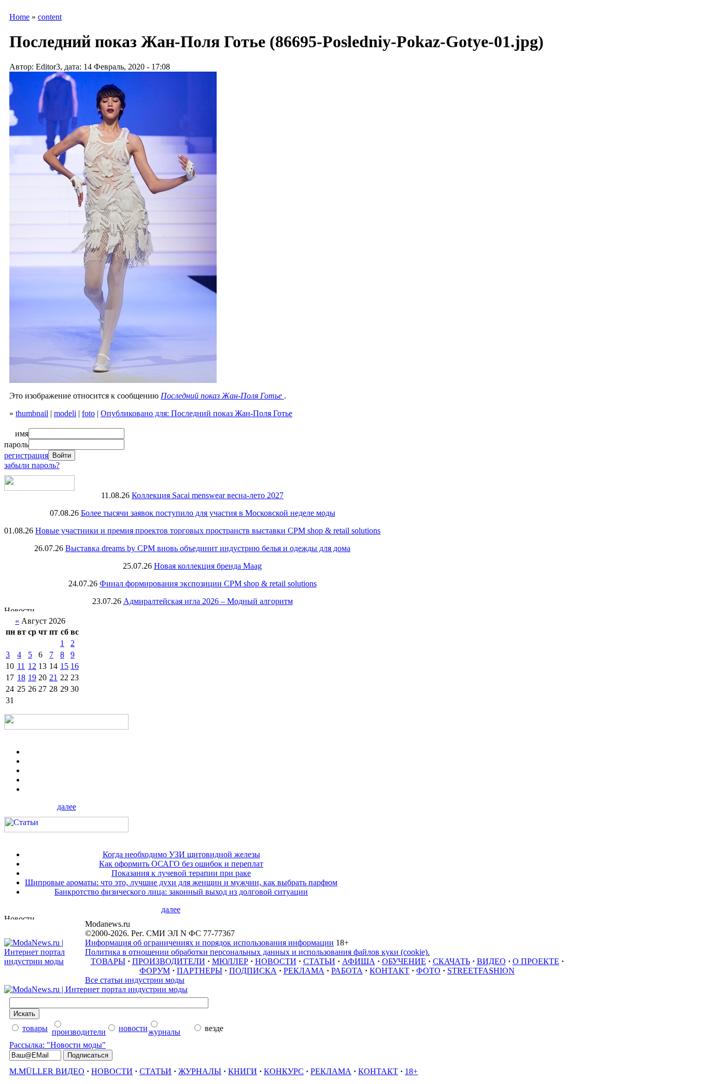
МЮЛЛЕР (230, 961)
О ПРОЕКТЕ (536, 961)
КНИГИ (242, 1071)
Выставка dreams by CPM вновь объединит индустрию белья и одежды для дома (207, 548)
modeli (65, 413)
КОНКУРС (284, 1071)
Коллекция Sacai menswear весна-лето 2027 (208, 495)
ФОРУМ (154, 970)
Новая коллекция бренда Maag (208, 565)
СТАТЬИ (319, 961)
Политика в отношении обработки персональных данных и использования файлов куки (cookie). (257, 952)
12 (32, 666)
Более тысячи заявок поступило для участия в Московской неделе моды (208, 513)
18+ (411, 1071)
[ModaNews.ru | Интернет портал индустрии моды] (44, 961)
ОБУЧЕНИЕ (404, 961)
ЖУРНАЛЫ (199, 1071)
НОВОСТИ (275, 961)
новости (133, 1028)
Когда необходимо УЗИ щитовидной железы (181, 854)
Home (19, 16)
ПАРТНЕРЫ (199, 970)
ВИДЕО (491, 961)
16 (74, 666)
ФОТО (428, 970)
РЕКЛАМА (304, 970)
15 (64, 666)
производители (79, 1031)
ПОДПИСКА (253, 970)
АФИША (358, 961)
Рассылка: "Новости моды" (57, 1044)
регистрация (26, 455)
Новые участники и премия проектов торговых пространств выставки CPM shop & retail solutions (207, 530)
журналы (164, 1031)
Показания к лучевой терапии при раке (181, 873)
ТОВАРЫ (108, 961)
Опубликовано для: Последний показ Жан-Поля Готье (196, 413)
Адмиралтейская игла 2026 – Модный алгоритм (208, 601)
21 (53, 677)
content (50, 16)
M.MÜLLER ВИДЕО (46, 1071)
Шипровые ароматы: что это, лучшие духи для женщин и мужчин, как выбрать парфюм (181, 882)
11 (21, 666)
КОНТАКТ (389, 970)
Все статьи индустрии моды (135, 980)
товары (35, 1028)
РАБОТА (347, 970)
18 (21, 677)
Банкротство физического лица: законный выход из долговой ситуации (181, 891)
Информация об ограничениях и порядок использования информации (209, 942)
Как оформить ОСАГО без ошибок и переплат (181, 863)
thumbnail (32, 413)
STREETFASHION (481, 970)
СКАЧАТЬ (451, 961)
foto (88, 413)
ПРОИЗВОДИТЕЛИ (168, 961)
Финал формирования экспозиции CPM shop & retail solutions (208, 583)
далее (66, 806)
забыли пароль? (32, 465)
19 (32, 677)
